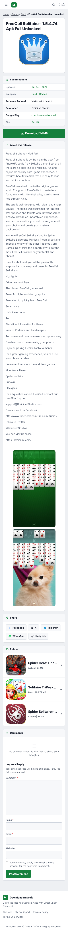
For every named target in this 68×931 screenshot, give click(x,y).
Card (23, 14)
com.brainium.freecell (44, 115)
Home (6, 14)
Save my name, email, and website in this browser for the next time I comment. (31, 864)
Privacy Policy (40, 912)
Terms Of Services (13, 916)
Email (9, 834)
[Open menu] (6, 4)
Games (14, 14)
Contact (7, 912)
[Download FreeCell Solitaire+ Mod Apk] (34, 567)
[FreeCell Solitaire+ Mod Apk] (34, 488)
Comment (12, 778)
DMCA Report (22, 912)
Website (10, 848)
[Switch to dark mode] (62, 4)
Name (10, 820)
